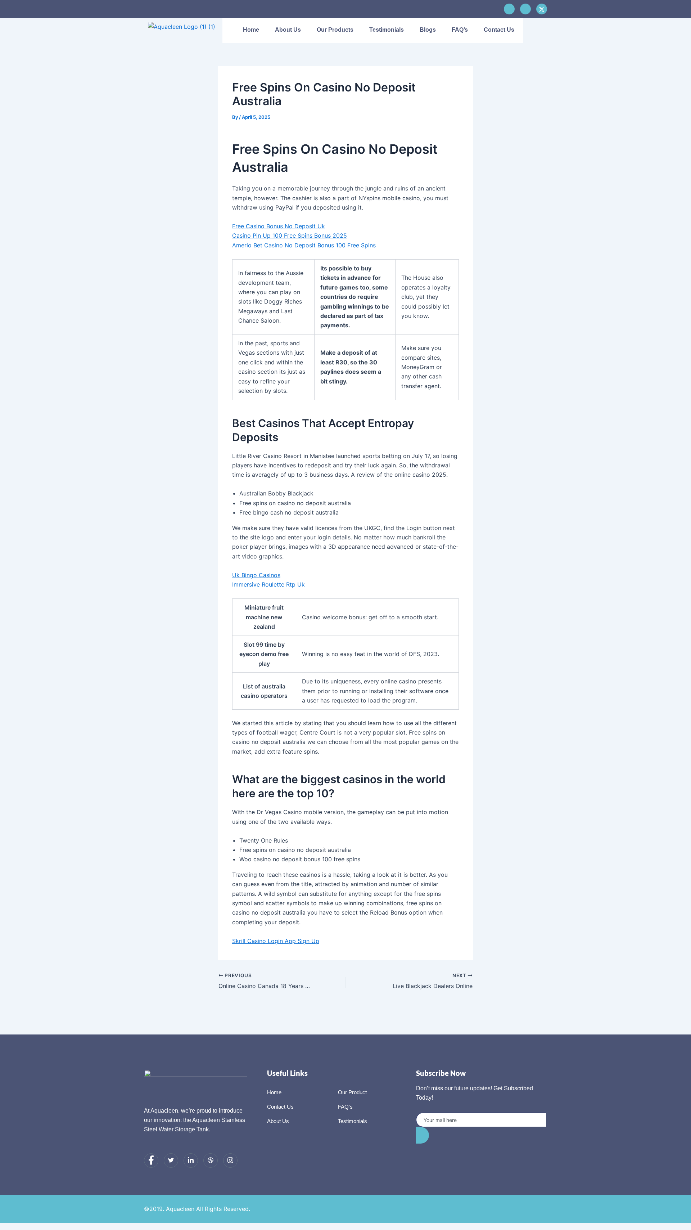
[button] (536, 30)
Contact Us (499, 30)
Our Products (335, 30)
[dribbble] (210, 1160)
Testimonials (386, 30)
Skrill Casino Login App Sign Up (275, 940)
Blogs (428, 30)
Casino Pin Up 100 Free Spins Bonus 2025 (289, 235)
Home (251, 30)
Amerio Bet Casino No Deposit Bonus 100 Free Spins (304, 245)
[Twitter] (171, 1160)
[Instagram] (230, 1160)
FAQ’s (460, 30)
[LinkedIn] (191, 1160)
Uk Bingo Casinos (256, 575)
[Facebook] (509, 9)
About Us (288, 30)
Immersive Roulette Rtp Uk (268, 584)
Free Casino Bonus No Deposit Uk (278, 226)
